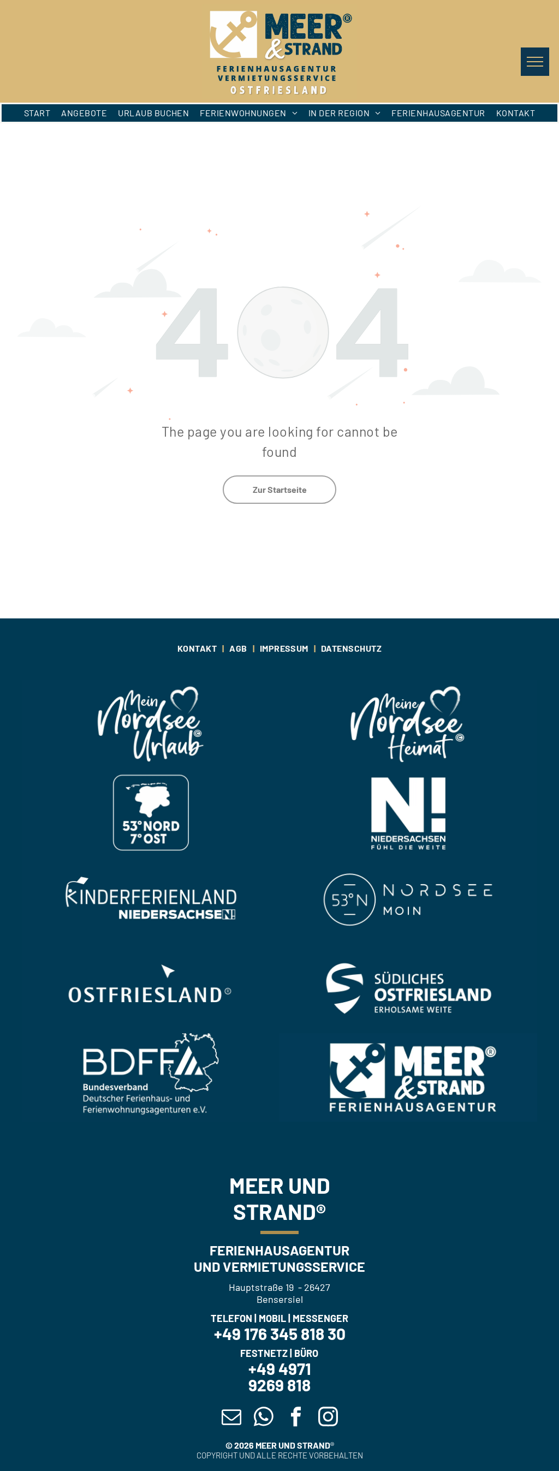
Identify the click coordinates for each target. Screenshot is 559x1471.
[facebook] (296, 1418)
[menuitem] (37, 113)
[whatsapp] (263, 1418)
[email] (231, 1418)
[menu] (535, 61)
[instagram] (328, 1418)
